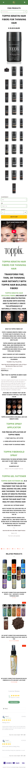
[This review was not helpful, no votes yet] (24, 735)
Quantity (3, 209)
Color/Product (4, 197)
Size (2, 203)
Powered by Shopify (22, 767)
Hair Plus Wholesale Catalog (13, 767)
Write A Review (14, 702)
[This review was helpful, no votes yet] (21, 735)
